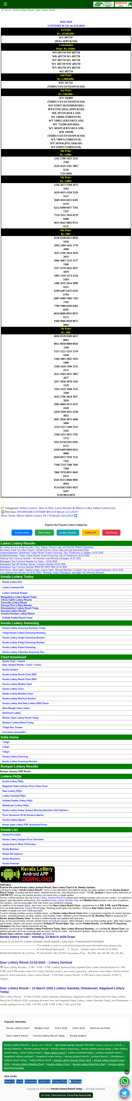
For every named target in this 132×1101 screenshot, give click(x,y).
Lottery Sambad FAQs (14, 796)
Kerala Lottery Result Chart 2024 (19, 679)
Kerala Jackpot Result (24, 10)
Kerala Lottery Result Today (49, 1035)
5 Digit (5, 752)
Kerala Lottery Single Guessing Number (23, 637)
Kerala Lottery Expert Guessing (19, 647)
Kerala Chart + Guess (13, 661)
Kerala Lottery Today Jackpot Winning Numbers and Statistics (35, 810)
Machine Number (100, 1028)
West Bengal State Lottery (16, 708)
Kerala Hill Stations (12, 854)
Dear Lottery (44, 532)
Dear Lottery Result (17, 1035)
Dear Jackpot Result (45, 10)
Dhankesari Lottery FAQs (15, 805)
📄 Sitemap (75, 1081)
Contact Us (44, 1081)
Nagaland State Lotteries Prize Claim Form (25, 786)
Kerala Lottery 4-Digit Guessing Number (23, 642)
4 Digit (5, 747)
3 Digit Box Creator (12, 727)
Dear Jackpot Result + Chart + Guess (21, 665)
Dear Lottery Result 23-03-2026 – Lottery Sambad (36, 962)
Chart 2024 (61, 1028)
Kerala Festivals (10, 863)
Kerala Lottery (22, 532)
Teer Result (111, 532)
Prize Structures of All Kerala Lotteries (23, 815)
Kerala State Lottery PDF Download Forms (24, 824)
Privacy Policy (59, 1081)
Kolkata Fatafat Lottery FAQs (17, 800)
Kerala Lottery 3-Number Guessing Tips (23, 652)
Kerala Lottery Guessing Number (19, 761)
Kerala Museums (11, 858)
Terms (19, 1081)
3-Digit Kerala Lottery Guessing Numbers (24, 633)
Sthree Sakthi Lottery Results (16, 600)
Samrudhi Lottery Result (14, 602)
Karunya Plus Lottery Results (16, 605)
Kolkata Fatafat (60, 921)
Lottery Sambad (68, 532)
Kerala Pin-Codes (11, 834)
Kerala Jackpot (10, 669)
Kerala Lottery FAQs (13, 781)
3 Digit (5, 742)
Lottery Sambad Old (13, 587)
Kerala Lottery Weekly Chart (17, 684)
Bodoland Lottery (11, 713)
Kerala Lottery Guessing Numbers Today (23, 628)
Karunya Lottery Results (13, 611)
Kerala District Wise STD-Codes (19, 844)
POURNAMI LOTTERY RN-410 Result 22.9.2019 (47, 511)
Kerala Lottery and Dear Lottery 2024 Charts (25, 703)
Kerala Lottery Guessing (15, 756)
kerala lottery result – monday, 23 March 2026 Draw (37, 937)
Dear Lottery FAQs (12, 791)
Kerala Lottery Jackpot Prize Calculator (23, 839)
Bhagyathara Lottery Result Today (19, 597)
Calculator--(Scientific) (14, 732)
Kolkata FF (90, 532)
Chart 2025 (78, 1028)
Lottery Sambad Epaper (15, 593)
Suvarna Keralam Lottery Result (18, 613)
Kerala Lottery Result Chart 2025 (19, 674)
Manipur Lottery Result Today (18, 722)
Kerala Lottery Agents (13, 820)
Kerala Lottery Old (12, 582)
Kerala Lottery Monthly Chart (17, 693)
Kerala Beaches (10, 849)
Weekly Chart (42, 1028)
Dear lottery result (54, 1052)
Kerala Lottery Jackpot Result (48, 897)
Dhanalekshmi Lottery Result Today (19, 608)
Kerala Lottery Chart (13, 689)
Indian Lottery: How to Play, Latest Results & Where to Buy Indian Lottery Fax (68, 508)
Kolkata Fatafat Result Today (17, 617)
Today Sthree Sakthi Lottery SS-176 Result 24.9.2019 (40, 515)
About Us (9, 1081)
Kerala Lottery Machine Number (19, 698)
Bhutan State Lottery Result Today (20, 717)
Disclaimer (31, 1081)
